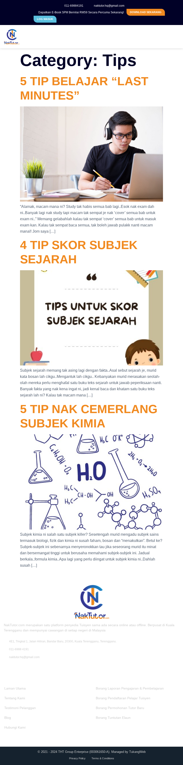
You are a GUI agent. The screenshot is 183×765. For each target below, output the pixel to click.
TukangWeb (137, 752)
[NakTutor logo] (39, 36)
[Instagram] (14, 668)
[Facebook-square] (6, 668)
